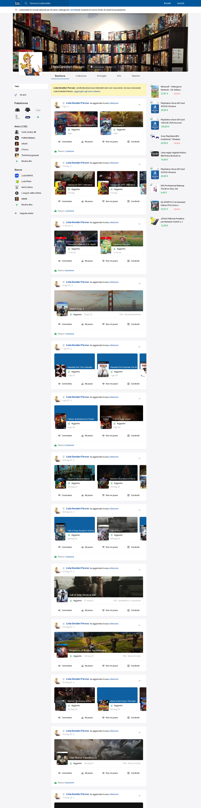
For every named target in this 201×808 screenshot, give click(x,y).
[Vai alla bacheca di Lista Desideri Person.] (57, 105)
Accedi (167, 3)
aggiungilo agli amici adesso (87, 91)
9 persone (69, 782)
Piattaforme (21, 103)
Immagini (101, 75)
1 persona (69, 151)
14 (111, 67)
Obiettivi (136, 75)
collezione (113, 103)
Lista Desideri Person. (68, 67)
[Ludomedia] (17, 3)
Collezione (81, 75)
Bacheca (60, 75)
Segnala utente (26, 213)
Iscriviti (180, 3)
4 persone (69, 270)
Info (119, 75)
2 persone (69, 445)
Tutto (16, 86)
